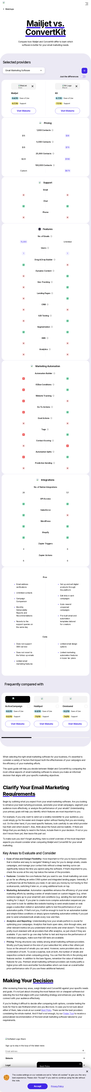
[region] (45, 715)
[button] (24, 98)
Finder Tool (68, 1013)
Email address (11, 1051)
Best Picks (46, 1010)
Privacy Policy (57, 1086)
